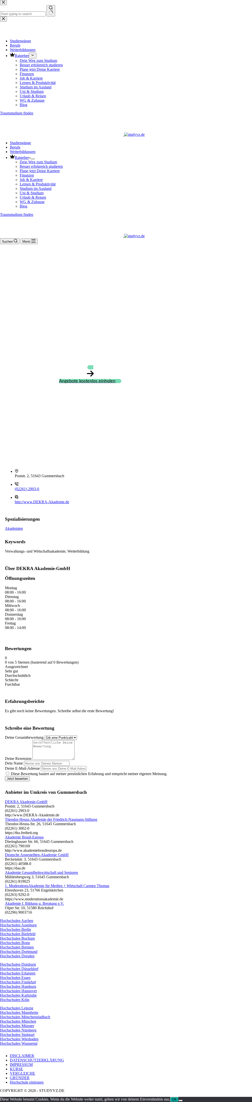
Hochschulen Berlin (15, 929)
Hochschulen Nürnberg (18, 1030)
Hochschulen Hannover (18, 991)
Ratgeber (22, 157)
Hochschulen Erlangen (17, 973)
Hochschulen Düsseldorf (19, 969)
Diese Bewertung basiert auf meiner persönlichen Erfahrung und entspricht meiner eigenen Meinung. (89, 774)
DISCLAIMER (22, 1056)
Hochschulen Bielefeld (17, 934)
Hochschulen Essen (15, 978)
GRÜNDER (20, 1078)
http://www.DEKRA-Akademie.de (42, 502)
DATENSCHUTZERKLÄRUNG (37, 1060)
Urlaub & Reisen (33, 197)
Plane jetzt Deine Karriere (40, 171)
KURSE (16, 1069)
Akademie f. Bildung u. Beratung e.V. (34, 903)
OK (174, 1099)
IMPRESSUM (21, 1064)
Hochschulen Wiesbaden (19, 1039)
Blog (23, 206)
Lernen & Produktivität (38, 184)
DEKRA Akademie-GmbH (26, 802)
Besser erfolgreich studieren (41, 166)
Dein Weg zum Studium (38, 162)
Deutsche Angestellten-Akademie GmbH (37, 855)
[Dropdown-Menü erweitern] (33, 159)
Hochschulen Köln (14, 1000)
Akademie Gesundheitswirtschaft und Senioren (41, 872)
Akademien (14, 528)
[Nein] (181, 1100)
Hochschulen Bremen (17, 947)
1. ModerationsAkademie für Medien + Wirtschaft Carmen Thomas (57, 886)
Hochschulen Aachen (16, 921)
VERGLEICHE (22, 1073)
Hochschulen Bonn (15, 943)
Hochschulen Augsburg (18, 925)
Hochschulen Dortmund (18, 951)
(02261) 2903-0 (27, 489)
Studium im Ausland (35, 188)
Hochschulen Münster (17, 1026)
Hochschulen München (18, 1021)
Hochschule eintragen (27, 1082)
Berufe (15, 147)
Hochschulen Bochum (17, 938)
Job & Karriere (31, 180)
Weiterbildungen (22, 152)
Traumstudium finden (16, 214)
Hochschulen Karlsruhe (18, 995)
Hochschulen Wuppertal (18, 1043)
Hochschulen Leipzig (16, 1008)
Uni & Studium (32, 193)
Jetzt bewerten (17, 779)
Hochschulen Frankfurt (18, 982)
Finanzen (27, 175)
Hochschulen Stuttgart (17, 1034)
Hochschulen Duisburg (18, 964)
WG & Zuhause (32, 202)
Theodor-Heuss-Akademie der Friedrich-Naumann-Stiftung (51, 819)
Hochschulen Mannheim (19, 1012)
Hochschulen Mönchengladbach (25, 1017)
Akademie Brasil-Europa (24, 837)
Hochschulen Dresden (17, 956)
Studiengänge (20, 143)
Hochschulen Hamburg (18, 986)
